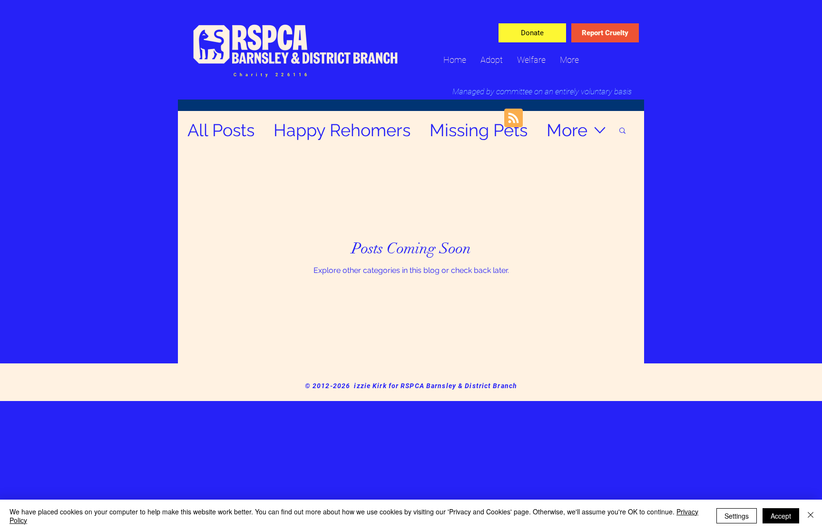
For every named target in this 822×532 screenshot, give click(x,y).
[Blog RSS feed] (513, 118)
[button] (622, 131)
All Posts (220, 130)
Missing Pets (479, 130)
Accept (781, 516)
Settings (736, 516)
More (567, 130)
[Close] (810, 515)
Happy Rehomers (342, 130)
